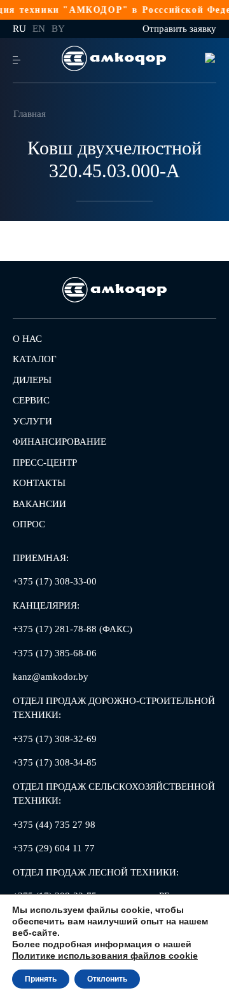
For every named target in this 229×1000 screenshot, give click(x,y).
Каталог (35, 359)
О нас (27, 339)
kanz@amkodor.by (50, 677)
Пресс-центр (45, 462)
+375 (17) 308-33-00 (55, 581)
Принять (41, 979)
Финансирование (59, 441)
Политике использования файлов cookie (105, 955)
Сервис (31, 400)
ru (19, 29)
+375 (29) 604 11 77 (54, 848)
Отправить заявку (179, 29)
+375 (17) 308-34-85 (55, 762)
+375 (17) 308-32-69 (55, 739)
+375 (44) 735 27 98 (54, 825)
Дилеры (32, 380)
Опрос (29, 524)
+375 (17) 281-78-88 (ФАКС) (72, 629)
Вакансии (39, 504)
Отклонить (107, 979)
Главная (29, 114)
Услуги (32, 421)
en (38, 29)
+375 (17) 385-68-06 (55, 653)
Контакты (39, 483)
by (58, 29)
